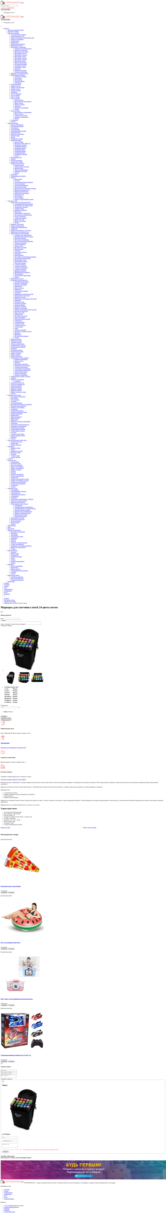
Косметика (11, 564)
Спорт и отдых (12, 460)
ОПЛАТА (15, 779)
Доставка (7, 584)
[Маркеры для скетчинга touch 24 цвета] (25, 670)
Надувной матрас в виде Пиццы (11, 886)
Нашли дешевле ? (6, 720)
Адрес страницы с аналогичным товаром (13, 624)
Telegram (6, 1210)
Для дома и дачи (12, 201)
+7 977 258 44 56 (7, 7)
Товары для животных (14, 530)
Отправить (5, 1151)
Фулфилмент (8, 591)
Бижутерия (11, 528)
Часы (9, 527)
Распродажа (11, 581)
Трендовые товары (13, 31)
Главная (6, 598)
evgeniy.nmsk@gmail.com (11, 1207)
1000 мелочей (12, 525)
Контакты (7, 594)
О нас (6, 592)
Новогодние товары (13, 575)
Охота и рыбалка (13, 550)
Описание (4, 779)
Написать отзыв (5, 827)
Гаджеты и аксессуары (14, 395)
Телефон (3, 620)
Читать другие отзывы (89, 827)
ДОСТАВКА (22, 779)
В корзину (4, 716)
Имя (2, 618)
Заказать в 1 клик (6, 718)
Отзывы (6, 583)
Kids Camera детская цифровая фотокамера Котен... (17, 999)
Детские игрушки (13, 123)
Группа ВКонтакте (9, 1212)
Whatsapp (7, 1208)
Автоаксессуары (12, 488)
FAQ (5, 587)
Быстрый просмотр (6, 839)
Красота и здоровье (13, 33)
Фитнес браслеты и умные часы (17, 440)
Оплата (6, 586)
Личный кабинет (9, 1199)
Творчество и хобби (10, 601)
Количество (4, 705)
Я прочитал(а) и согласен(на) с (32, 1149)
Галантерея (11, 446)
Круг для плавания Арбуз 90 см (10, 942)
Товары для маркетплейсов (16, 30)
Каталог (6, 28)
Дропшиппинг (8, 589)
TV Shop (10, 459)
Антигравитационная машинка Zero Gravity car (16, 1055)
